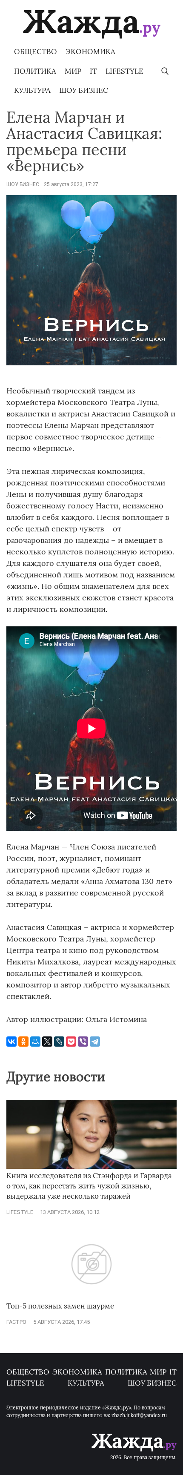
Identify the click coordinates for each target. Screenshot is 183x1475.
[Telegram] (95, 1041)
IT (93, 71)
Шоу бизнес (83, 90)
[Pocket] (71, 1041)
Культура (32, 90)
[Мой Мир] (35, 1041)
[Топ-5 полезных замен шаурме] (91, 1296)
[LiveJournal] (59, 1041)
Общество (35, 51)
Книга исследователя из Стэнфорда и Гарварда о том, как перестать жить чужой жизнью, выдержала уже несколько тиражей (89, 1186)
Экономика (90, 51)
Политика (35, 71)
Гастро (16, 1322)
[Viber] (83, 1041)
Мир (73, 71)
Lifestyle (124, 71)
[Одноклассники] (23, 1041)
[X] (47, 1041)
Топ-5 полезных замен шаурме (60, 1306)
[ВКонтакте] (11, 1041)
